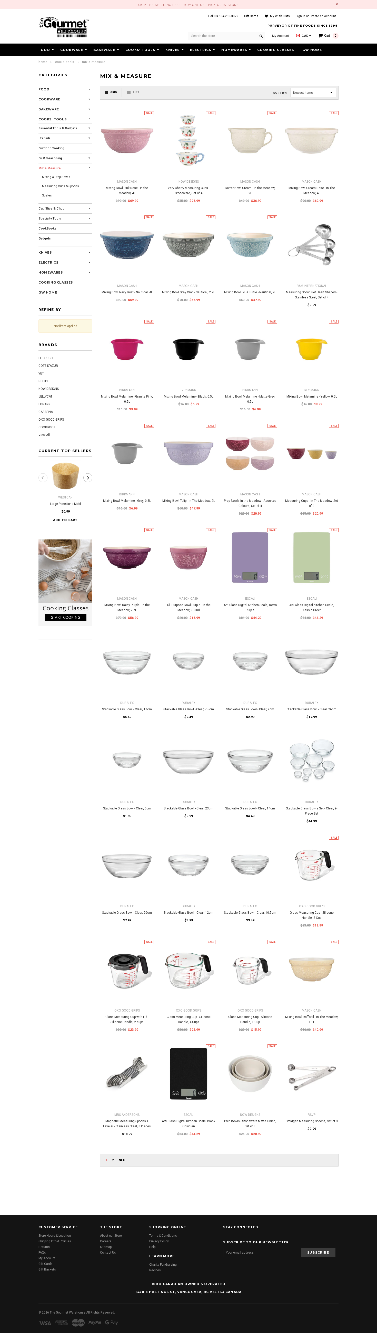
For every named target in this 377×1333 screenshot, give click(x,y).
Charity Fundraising (163, 1264)
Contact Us (108, 1252)
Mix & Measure (93, 62)
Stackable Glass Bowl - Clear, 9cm (250, 709)
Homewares (234, 50)
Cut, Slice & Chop (51, 208)
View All (44, 435)
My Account (46, 1258)
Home (42, 62)
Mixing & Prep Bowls (56, 177)
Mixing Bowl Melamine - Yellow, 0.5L (311, 396)
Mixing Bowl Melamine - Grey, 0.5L (127, 501)
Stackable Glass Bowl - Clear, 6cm (127, 808)
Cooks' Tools (140, 50)
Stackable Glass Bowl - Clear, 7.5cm (188, 709)
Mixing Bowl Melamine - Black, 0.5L (188, 396)
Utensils (44, 138)
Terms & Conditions (163, 1235)
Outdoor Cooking (51, 148)
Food (44, 50)
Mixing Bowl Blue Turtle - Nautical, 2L (250, 292)
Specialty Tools (49, 218)
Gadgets (44, 238)
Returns (44, 1247)
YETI (41, 373)
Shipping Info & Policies (54, 1241)
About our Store (111, 1235)
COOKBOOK (46, 427)
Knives (172, 50)
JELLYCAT (45, 396)
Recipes (155, 1270)
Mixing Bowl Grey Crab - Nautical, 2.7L (188, 292)
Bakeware (104, 50)
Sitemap (106, 1247)
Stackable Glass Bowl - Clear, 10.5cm (250, 912)
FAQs (42, 1252)
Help (152, 1247)
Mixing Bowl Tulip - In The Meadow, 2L (188, 501)
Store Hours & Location (54, 1235)
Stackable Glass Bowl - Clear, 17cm (127, 709)
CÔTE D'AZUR (48, 366)
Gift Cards (45, 1264)
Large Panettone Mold (65, 504)
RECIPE (43, 381)
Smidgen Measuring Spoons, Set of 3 (312, 1121)
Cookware (71, 50)
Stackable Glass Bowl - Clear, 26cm (311, 709)
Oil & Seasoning (50, 158)
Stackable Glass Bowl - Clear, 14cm (250, 808)
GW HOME (312, 50)
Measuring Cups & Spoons (60, 186)
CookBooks (47, 228)
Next (123, 1160)
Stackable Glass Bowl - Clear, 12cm (188, 912)
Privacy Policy (159, 1241)
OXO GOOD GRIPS (51, 419)
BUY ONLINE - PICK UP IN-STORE (211, 5)
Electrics (200, 50)
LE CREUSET (47, 358)
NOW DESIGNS (48, 389)
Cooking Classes (275, 50)
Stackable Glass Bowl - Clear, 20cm (127, 912)
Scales (47, 195)
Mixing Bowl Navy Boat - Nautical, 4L (127, 292)
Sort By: (280, 93)
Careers (105, 1241)
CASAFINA (45, 412)
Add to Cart (65, 520)
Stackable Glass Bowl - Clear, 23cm (188, 808)
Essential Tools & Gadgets (57, 128)
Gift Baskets (47, 1269)
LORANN (44, 404)
